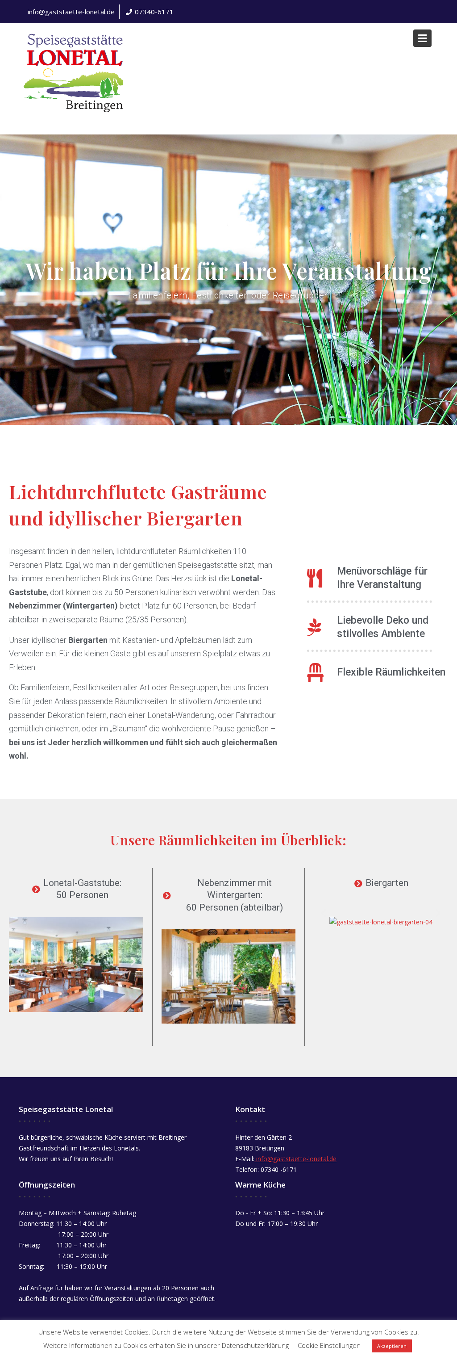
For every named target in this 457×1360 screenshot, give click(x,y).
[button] (19, 961)
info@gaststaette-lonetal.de (71, 11)
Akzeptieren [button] (392, 1346)
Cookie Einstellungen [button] (329, 1345)
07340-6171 (154, 11)
